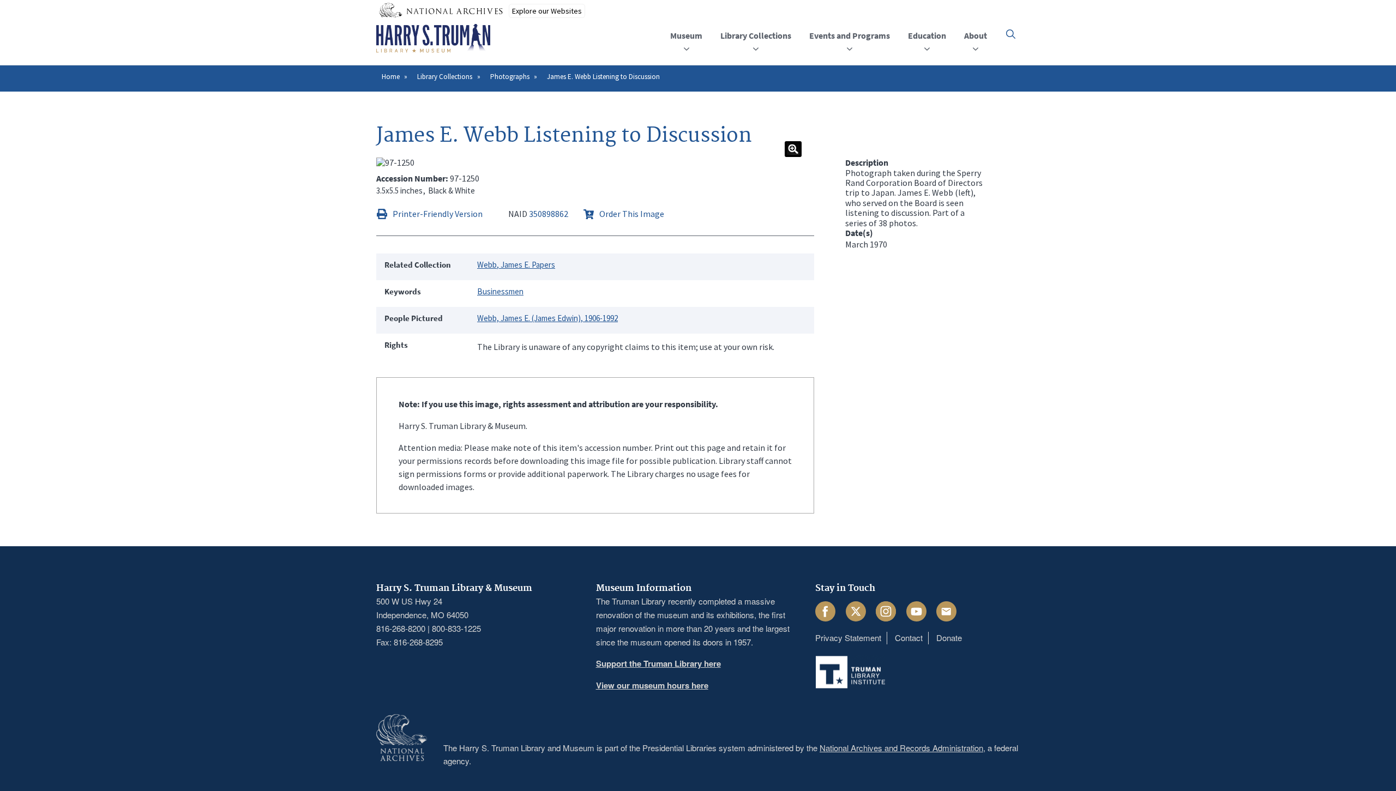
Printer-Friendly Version (438, 213)
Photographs (509, 76)
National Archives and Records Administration (901, 747)
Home (391, 76)
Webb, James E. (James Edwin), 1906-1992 (547, 318)
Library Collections (444, 76)
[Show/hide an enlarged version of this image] (793, 149)
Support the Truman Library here (658, 663)
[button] (1010, 34)
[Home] (433, 38)
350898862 (548, 213)
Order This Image (631, 213)
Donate (949, 637)
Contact (909, 637)
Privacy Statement (848, 637)
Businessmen (500, 291)
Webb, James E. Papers (516, 264)
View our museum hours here (652, 685)
